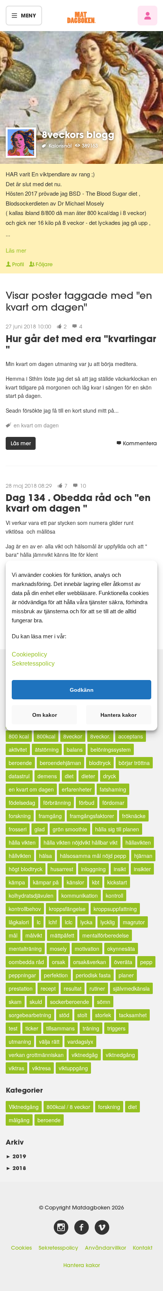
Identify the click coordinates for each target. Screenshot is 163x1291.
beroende (20, 762)
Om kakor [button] (44, 715)
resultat (73, 988)
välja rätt (49, 1041)
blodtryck (100, 762)
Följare (44, 264)
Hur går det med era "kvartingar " (81, 344)
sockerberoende (69, 1001)
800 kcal (19, 736)
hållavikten (138, 842)
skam (15, 1001)
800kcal (46, 736)
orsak (58, 962)
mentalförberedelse (105, 935)
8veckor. (100, 736)
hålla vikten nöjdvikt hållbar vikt (81, 842)
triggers (116, 1028)
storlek (103, 1015)
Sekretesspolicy (58, 1247)
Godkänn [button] (82, 689)
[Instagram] (61, 1227)
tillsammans (60, 1028)
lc (39, 922)
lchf (53, 922)
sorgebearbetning (30, 1015)
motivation (87, 948)
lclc (68, 922)
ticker (31, 1028)
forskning (20, 816)
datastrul (19, 776)
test (13, 1028)
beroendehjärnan (60, 762)
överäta (123, 962)
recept (48, 988)
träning (91, 1028)
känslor (75, 882)
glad (39, 829)
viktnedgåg (85, 1055)
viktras (16, 1068)
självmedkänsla (131, 988)
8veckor (72, 736)
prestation (21, 988)
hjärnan (143, 855)
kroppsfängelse (67, 908)
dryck (109, 776)
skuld (36, 1001)
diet (69, 776)
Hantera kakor (81, 1265)
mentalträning (25, 948)
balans (75, 749)
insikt (120, 869)
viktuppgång (73, 1068)
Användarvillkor (105, 1247)
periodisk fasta (93, 975)
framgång (50, 816)
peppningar (22, 975)
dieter (88, 776)
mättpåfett (62, 935)
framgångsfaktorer (92, 816)
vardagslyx (80, 1041)
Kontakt (142, 1247)
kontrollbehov (25, 908)
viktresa (41, 1068)
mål (13, 935)
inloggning (93, 869)
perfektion (56, 975)
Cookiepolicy (29, 654)
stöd (64, 1015)
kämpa (17, 882)
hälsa (45, 855)
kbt (95, 882)
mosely (58, 948)
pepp (146, 962)
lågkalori (19, 922)
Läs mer (16, 250)
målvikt (33, 935)
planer (126, 975)
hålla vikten (22, 842)
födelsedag (22, 802)
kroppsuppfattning (115, 908)
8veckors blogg (78, 134)
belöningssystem (111, 749)
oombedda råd (26, 962)
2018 (16, 1168)
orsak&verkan (89, 962)
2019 (16, 1156)
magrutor (134, 922)
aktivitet (18, 749)
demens (47, 776)
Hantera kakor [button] (118, 715)
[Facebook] (81, 1227)
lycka (86, 922)
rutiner (97, 988)
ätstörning (47, 749)
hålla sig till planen (117, 829)
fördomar (113, 802)
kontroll (114, 895)
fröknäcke (134, 816)
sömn (103, 1001)
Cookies (21, 1247)
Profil (18, 264)
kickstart (117, 882)
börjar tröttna (134, 762)
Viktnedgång (24, 1106)
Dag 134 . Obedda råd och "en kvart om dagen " (78, 503)
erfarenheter (77, 789)
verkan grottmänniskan (36, 1055)
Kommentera (140, 443)
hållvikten (20, 855)
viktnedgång (120, 1055)
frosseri (18, 829)
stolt (82, 1015)
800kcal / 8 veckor (68, 1106)
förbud (86, 802)
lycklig (107, 922)
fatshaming (113, 789)
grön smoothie (70, 829)
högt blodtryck (25, 869)
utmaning (20, 1041)
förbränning (57, 802)
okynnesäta (121, 948)
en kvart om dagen (36, 425)
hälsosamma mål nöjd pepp (93, 855)
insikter (142, 869)
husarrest (61, 869)
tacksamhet (133, 1015)
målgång (19, 1120)
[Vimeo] (102, 1227)
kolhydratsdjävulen (31, 895)
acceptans (130, 736)
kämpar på (46, 882)
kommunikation (79, 895)
